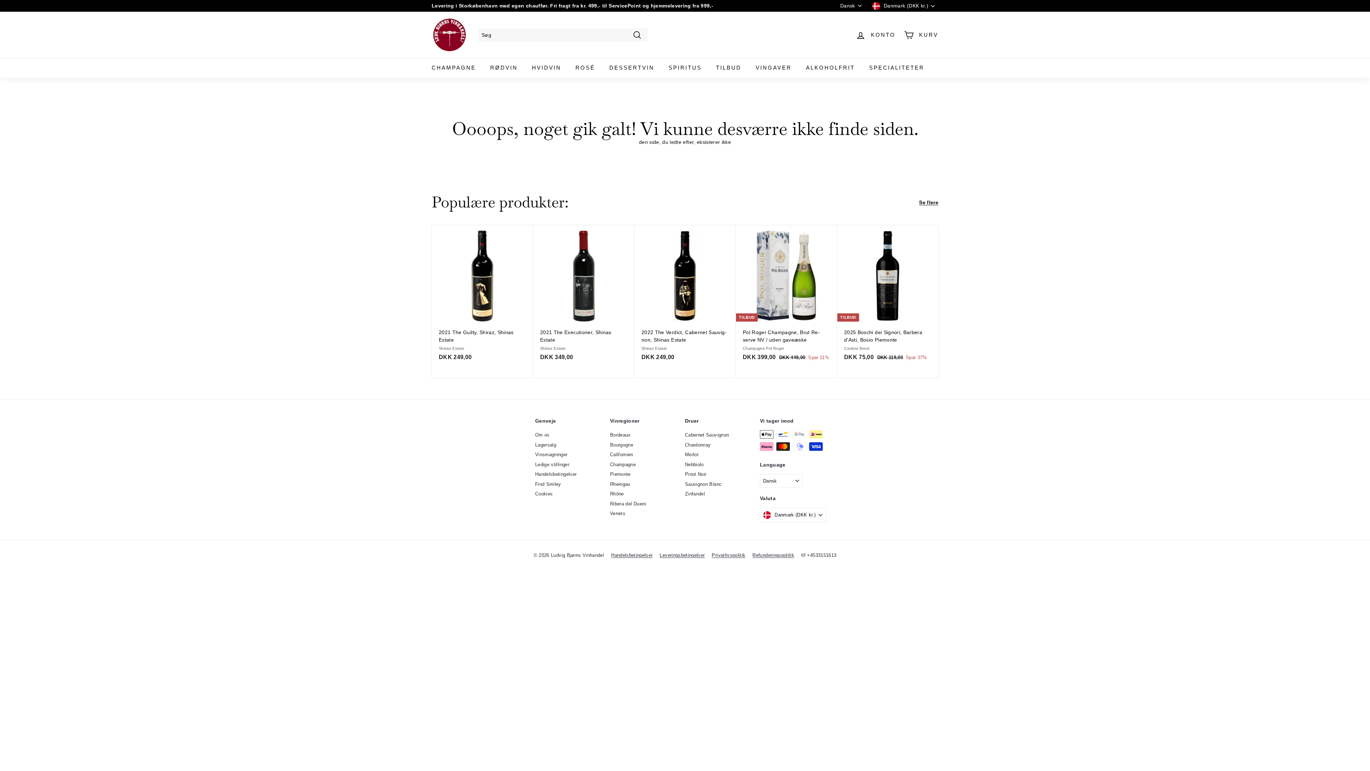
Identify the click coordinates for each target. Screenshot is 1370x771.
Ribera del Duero (628, 504)
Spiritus (685, 68)
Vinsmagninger (551, 454)
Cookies (544, 494)
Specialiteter (896, 68)
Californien (621, 454)
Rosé (585, 68)
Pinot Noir (696, 474)
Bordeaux (620, 435)
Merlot (692, 454)
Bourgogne (621, 445)
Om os (542, 435)
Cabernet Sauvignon (707, 435)
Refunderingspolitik (773, 555)
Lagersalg (545, 445)
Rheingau (620, 484)
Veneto (617, 513)
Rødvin (504, 68)
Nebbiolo (694, 464)
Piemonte (620, 474)
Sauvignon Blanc (703, 484)
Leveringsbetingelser (682, 555)
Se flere (928, 202)
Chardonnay (698, 445)
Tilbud (728, 68)
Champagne (454, 68)
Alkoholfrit (830, 68)
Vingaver (774, 68)
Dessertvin (631, 68)
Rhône (617, 494)
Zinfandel (695, 494)
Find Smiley (548, 484)
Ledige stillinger (552, 464)
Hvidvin (546, 68)
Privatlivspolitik (728, 555)
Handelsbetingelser (556, 474)
